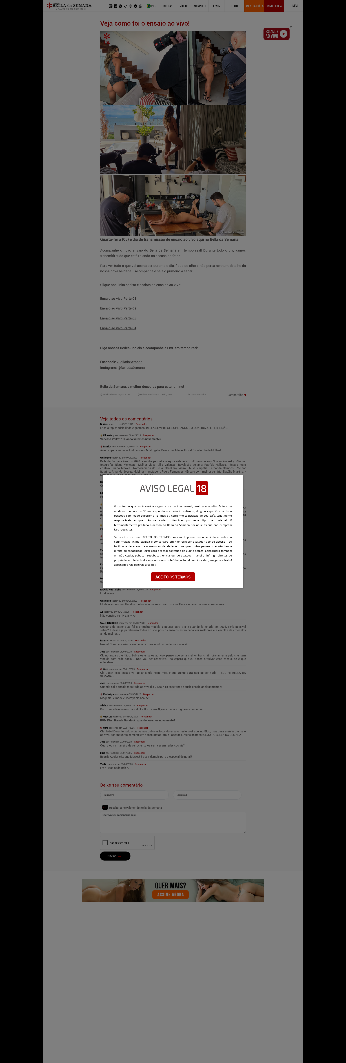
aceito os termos (173, 576)
